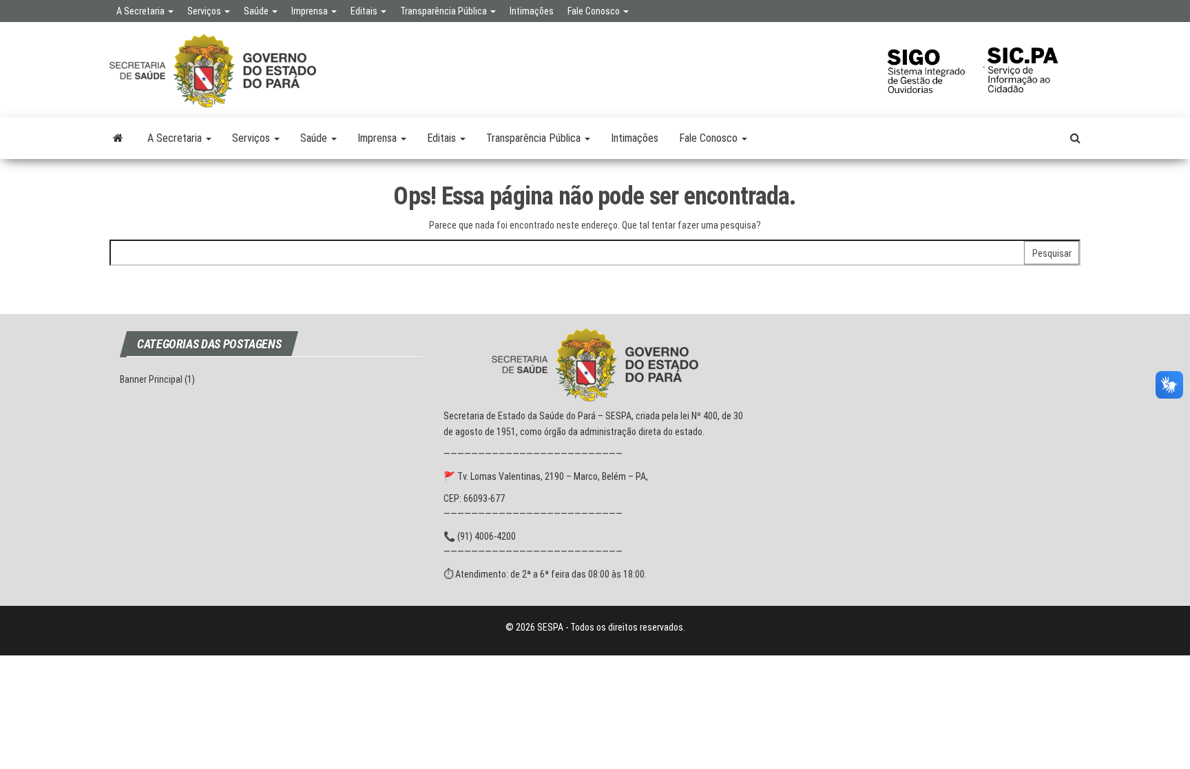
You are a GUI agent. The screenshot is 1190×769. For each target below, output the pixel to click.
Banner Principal (151, 379)
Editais (365, 11)
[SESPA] (118, 138)
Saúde (257, 11)
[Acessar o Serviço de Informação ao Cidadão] (1033, 62)
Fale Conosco (594, 11)
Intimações (532, 11)
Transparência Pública (444, 11)
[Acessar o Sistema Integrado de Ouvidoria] (934, 62)
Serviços (205, 11)
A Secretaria (141, 11)
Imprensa (310, 11)
